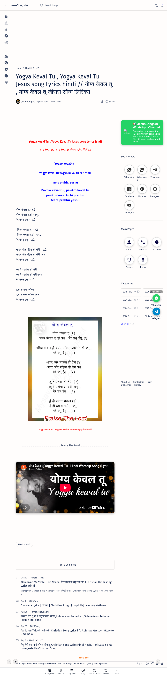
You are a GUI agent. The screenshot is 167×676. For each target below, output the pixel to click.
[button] (161, 663)
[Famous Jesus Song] (40, 612)
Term (149, 381)
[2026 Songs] (34, 601)
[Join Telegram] (156, 311)
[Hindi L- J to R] (37, 578)
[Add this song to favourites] (61, 670)
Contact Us (138, 381)
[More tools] (117, 670)
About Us (125, 381)
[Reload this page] (106, 670)
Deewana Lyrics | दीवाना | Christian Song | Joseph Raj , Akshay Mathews (63, 605)
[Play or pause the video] (83, 670)
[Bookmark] (162, 5)
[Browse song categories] (50, 670)
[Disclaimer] (6, 76)
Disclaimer (126, 384)
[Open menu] (6, 5)
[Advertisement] (89, 37)
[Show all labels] (127, 324)
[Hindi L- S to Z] (24, 544)
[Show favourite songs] (72, 670)
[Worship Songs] (6, 23)
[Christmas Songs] (6, 29)
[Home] (6, 16)
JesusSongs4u (20, 5)
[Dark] (156, 5)
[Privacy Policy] (6, 69)
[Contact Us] (6, 63)
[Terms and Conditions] (6, 82)
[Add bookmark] (101, 101)
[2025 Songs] (35, 626)
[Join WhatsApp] (156, 298)
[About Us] (6, 56)
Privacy (137, 384)
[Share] (109, 101)
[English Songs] (6, 36)
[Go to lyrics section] (95, 670)
